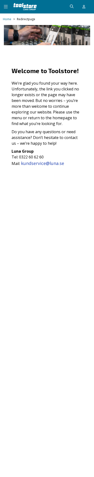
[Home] (25, 6)
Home (7, 19)
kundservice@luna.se (42, 163)
